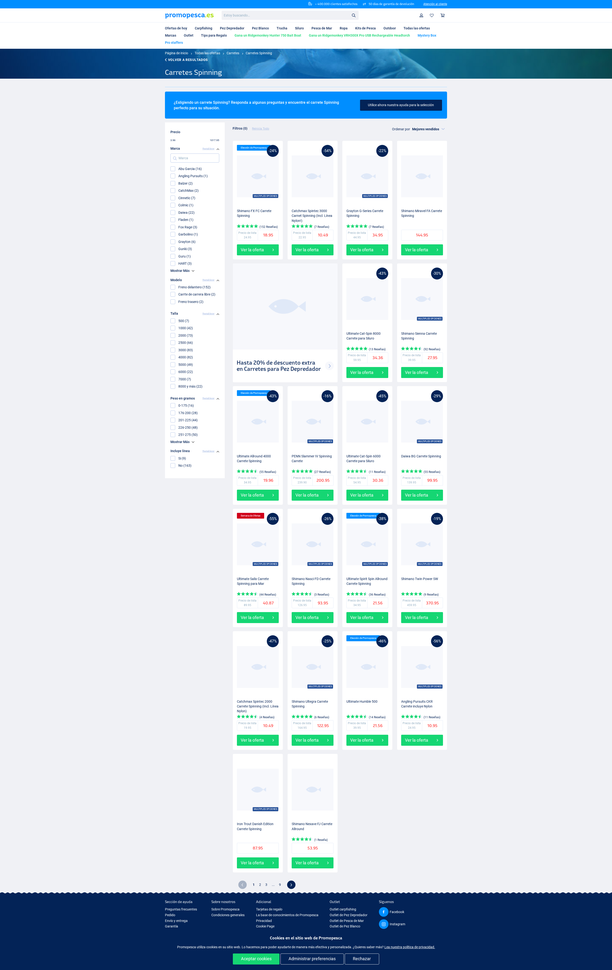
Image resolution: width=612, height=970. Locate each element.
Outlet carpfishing (343, 909)
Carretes (233, 53)
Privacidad (264, 921)
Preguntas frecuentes (181, 909)
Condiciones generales (228, 915)
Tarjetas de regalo (269, 909)
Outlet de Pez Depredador (348, 915)
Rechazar (362, 958)
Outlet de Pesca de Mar (347, 921)
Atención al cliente (435, 4)
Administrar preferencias (312, 958)
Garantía (171, 926)
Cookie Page (265, 926)
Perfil (421, 15)
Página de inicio (176, 53)
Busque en (355, 16)
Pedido (170, 915)
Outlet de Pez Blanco (345, 926)
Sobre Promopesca (225, 909)
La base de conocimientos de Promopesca (287, 915)
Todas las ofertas (207, 53)
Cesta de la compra (442, 15)
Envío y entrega (176, 921)
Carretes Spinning (259, 53)
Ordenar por (401, 129)
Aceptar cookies (256, 958)
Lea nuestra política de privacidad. (409, 947)
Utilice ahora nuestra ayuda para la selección (401, 105)
